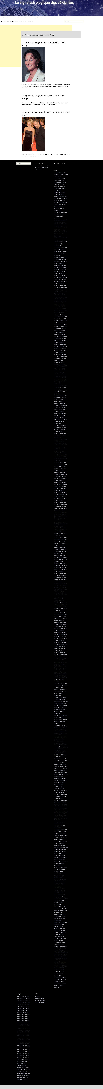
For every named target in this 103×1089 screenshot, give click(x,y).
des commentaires (40, 1000)
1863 (20, 1012)
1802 (20, 1002)
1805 (26, 1002)
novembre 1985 (57, 267)
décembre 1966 (63, 453)
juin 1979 (61, 330)
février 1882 (56, 928)
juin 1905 (63, 889)
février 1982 (61, 303)
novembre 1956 (57, 549)
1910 (23, 1024)
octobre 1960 (64, 512)
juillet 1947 (56, 638)
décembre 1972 (57, 393)
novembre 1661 (57, 981)
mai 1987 (60, 251)
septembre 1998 (57, 182)
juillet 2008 (63, 172)
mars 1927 (56, 798)
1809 (28, 1002)
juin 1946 (61, 648)
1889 (18, 1018)
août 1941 (56, 691)
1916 (26, 1026)
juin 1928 (61, 790)
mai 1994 (63, 192)
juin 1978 (61, 340)
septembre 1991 (57, 214)
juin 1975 (61, 370)
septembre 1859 (57, 942)
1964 (20, 1045)
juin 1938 (56, 719)
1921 (26, 1028)
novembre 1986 (57, 257)
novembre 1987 (57, 247)
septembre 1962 (57, 496)
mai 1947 (65, 638)
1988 (18, 1055)
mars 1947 (56, 640)
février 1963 (61, 490)
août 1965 (64, 466)
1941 (26, 1036)
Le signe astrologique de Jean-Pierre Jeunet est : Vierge (45, 113)
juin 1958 (61, 533)
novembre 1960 (57, 512)
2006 (20, 1061)
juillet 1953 (56, 579)
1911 (26, 1024)
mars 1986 (56, 263)
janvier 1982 (56, 305)
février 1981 (61, 312)
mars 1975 (56, 372)
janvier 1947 (56, 642)
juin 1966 (61, 458)
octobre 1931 (57, 766)
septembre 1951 (57, 597)
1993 (18, 1057)
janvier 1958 (56, 537)
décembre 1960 (62, 510)
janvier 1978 (56, 344)
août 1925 (64, 810)
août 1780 (61, 973)
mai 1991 (56, 216)
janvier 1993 (62, 200)
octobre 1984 (64, 277)
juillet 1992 (56, 206)
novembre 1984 (57, 277)
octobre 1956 (64, 549)
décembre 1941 (63, 689)
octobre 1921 (57, 835)
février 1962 (61, 500)
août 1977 (64, 348)
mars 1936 (65, 733)
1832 (28, 1006)
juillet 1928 (56, 790)
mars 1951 (56, 600)
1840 (20, 1008)
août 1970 (64, 417)
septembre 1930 (63, 772)
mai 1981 (65, 310)
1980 (23, 1051)
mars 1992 (61, 206)
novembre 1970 (57, 415)
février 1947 (61, 640)
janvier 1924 (65, 818)
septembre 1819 (62, 962)
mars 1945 (56, 660)
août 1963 (64, 486)
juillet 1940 (56, 701)
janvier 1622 (56, 983)
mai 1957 (65, 543)
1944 (20, 1038)
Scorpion (35, 18)
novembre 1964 (57, 474)
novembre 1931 (63, 764)
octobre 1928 (57, 788)
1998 (18, 1059)
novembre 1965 (57, 464)
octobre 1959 (64, 522)
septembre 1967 (57, 447)
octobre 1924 (57, 816)
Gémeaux (20, 18)
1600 (26, 996)
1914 (20, 1026)
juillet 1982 (56, 301)
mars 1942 (60, 687)
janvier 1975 (56, 374)
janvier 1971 (56, 413)
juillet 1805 (56, 967)
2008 (23, 1061)
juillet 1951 (56, 599)
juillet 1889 (56, 918)
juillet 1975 (56, 370)
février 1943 (61, 679)
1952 (28, 1040)
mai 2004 (66, 174)
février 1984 (61, 283)
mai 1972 (65, 399)
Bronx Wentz (38, 165)
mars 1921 (56, 839)
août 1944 (64, 666)
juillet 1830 (63, 956)
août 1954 (64, 567)
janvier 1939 (62, 711)
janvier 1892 (56, 914)
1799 (18, 1002)
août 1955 (56, 559)
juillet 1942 (61, 685)
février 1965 (61, 470)
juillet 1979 (56, 330)
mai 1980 (65, 320)
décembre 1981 (63, 305)
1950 (23, 1040)
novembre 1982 (57, 297)
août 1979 (64, 328)
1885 (23, 1016)
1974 (20, 1049)
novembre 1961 (57, 504)
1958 (18, 1043)
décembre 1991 (57, 210)
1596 (23, 996)
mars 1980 (56, 322)
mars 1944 (56, 670)
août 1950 (64, 606)
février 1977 (61, 352)
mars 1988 (65, 241)
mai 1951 (61, 599)
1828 (23, 1006)
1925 (23, 1030)
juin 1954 (61, 569)
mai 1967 (65, 449)
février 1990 (56, 226)
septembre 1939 (57, 707)
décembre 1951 (63, 593)
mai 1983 (65, 291)
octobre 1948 (64, 624)
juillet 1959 (61, 524)
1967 (28, 1045)
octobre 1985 (64, 267)
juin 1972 (61, 399)
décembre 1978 (63, 334)
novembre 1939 (57, 705)
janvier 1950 (56, 612)
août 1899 (62, 900)
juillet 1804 (61, 967)
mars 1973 (65, 389)
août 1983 (64, 289)
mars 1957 (56, 545)
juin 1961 (61, 508)
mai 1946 (65, 648)
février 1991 (60, 216)
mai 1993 (65, 198)
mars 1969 (56, 431)
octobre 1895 (64, 908)
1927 (28, 1030)
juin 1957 (61, 543)
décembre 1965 (63, 462)
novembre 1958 (57, 529)
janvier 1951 (56, 602)
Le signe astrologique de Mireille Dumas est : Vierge (44, 97)
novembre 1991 (57, 212)
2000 (20, 1059)
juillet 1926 (56, 804)
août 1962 (64, 496)
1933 (18, 1034)
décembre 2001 (57, 178)
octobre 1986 (64, 257)
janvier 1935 (56, 743)
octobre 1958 (64, 529)
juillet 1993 (61, 198)
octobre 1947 (64, 634)
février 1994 (61, 194)
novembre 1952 (57, 585)
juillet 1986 (56, 261)
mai (20, 1071)
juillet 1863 (63, 938)
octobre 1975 (64, 366)
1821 (28, 1004)
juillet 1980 (56, 320)
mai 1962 (65, 498)
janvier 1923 (62, 825)
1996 (26, 1057)
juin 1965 (61, 468)
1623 (18, 998)
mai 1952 (65, 589)
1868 (26, 1012)
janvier (18, 1069)
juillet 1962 (56, 498)
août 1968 (64, 437)
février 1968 (61, 441)
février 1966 (61, 460)
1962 (28, 1043)
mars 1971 (56, 411)
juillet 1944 (56, 668)
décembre (24, 1065)
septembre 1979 (57, 328)
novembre (23, 1073)
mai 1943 (65, 677)
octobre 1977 (64, 346)
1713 (23, 998)
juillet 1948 (56, 628)
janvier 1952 (56, 593)
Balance (4, 18)
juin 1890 (63, 916)
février (23, 1067)
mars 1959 (60, 526)
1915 (23, 1026)
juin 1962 (61, 498)
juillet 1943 (56, 677)
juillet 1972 (56, 399)
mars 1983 (56, 293)
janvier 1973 (62, 391)
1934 (20, 1034)
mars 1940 (65, 701)
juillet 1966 (56, 458)
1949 (20, 1040)
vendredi (19, 1079)
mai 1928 (65, 790)
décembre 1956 (63, 547)
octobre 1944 (64, 664)
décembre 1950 (63, 602)
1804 (23, 1002)
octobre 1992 (64, 202)
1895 (18, 1020)
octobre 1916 (64, 857)
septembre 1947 (57, 636)
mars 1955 (60, 561)
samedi (27, 1075)
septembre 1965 (57, 466)
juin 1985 (61, 271)
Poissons (26, 18)
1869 (28, 1012)
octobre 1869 (57, 936)
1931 (26, 1032)
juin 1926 (61, 804)
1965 (23, 1045)
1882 (18, 1016)
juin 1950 (61, 608)
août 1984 (64, 279)
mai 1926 (65, 804)
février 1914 (56, 867)
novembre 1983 (57, 287)
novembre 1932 (63, 758)
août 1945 (64, 656)
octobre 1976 (64, 356)
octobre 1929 (64, 780)
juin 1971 (61, 409)
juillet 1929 (56, 784)
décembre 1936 (62, 729)
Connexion (37, 996)
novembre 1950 (57, 604)
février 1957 (61, 545)
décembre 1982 (63, 295)
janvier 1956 (62, 555)
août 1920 (56, 841)
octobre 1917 (64, 851)
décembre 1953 (63, 573)
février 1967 (61, 451)
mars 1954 (56, 571)
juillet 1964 (56, 478)
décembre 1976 (63, 354)
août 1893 (60, 912)
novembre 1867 (57, 938)
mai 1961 (65, 508)
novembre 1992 (57, 202)
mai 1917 (56, 855)
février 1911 (56, 879)
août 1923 (64, 821)
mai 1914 (61, 865)
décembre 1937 (57, 723)
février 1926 (56, 806)
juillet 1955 (61, 559)
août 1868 (62, 936)
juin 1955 (65, 559)
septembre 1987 (57, 249)
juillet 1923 (56, 823)
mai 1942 (56, 687)
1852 (20, 1010)
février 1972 (61, 401)
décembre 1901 (63, 895)
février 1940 (56, 703)
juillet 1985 (56, 271)
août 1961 (64, 506)
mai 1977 (65, 350)
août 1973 (64, 387)
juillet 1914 (56, 865)
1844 (26, 1008)
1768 (20, 1000)
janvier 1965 (56, 472)
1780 (23, 1000)
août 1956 (64, 551)
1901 (18, 1022)
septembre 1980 (57, 318)
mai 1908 (63, 883)
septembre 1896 (57, 906)
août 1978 (64, 338)
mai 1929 (61, 784)
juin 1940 (61, 701)
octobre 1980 (64, 316)
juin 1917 (65, 853)
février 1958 (61, 535)
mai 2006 (56, 174)
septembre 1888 (57, 920)
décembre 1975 (63, 364)
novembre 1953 (57, 575)
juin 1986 (61, 261)
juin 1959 (65, 524)
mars (26, 1071)
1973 (18, 1049)
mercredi (19, 1073)
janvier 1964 (56, 482)
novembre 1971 (57, 405)
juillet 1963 (56, 488)
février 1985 (61, 273)
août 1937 (64, 725)
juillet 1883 (56, 926)
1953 (18, 1041)
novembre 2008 (57, 172)
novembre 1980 (57, 316)
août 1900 (61, 898)
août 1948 (64, 626)
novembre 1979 (57, 326)
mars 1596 (56, 985)
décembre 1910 (63, 879)
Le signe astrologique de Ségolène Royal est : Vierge (44, 44)
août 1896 (64, 906)
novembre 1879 (62, 930)
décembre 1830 (57, 956)
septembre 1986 (57, 259)
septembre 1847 (57, 948)
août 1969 (64, 427)
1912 (28, 1024)
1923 (18, 1030)
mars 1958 (56, 535)
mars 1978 (56, 342)
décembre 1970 (63, 413)
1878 (23, 1014)
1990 (23, 1055)
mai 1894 (56, 912)
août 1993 (56, 198)
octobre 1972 (64, 395)
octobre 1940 (64, 697)
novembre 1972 (57, 395)
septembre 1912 (57, 873)
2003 (26, 1059)
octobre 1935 (64, 737)
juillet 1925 (56, 812)
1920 (23, 1028)
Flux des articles (39, 998)
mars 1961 (56, 510)
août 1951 (64, 597)
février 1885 (56, 924)
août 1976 (64, 358)
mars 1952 (56, 591)
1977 (28, 1049)
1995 (23, 1057)
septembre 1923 (57, 821)
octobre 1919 (62, 845)
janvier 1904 (56, 892)
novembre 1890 (63, 914)
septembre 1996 (57, 188)
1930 (23, 1032)
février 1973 (56, 391)
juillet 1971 (56, 409)
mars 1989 (56, 234)
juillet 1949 (56, 618)
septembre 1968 (57, 437)
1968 (18, 1047)
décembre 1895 (57, 908)
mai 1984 (65, 281)
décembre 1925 (63, 806)
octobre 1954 (64, 565)
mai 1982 (65, 301)
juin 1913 (63, 869)
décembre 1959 (57, 520)
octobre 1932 (57, 760)
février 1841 (61, 950)
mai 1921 (65, 837)
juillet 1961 (56, 508)
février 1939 (56, 711)
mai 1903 (61, 892)
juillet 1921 (56, 837)
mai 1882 (61, 926)
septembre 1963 (57, 486)
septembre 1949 (57, 616)
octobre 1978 (64, 336)
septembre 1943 (57, 675)
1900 (28, 1020)
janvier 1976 (56, 364)
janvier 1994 (56, 196)
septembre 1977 (57, 348)
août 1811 (62, 964)
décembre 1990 (57, 218)
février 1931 (56, 770)
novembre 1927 (57, 794)
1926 (26, 1030)
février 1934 (60, 749)
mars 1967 (56, 451)
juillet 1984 (56, 281)
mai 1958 (65, 533)
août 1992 (64, 204)
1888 (28, 1016)
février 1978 (61, 342)
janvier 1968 (56, 443)
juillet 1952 (56, 589)
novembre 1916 (57, 857)
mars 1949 (56, 620)
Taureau (39, 18)
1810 (18, 1004)
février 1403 (56, 987)
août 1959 (56, 524)
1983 (18, 1053)
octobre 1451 (62, 985)
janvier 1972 (56, 403)
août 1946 (64, 646)
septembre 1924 (63, 816)
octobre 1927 (64, 794)
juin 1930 (65, 774)
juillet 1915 (61, 861)
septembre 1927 (57, 796)
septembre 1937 (57, 725)
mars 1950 (56, 610)
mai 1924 (60, 818)
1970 (23, 1047)
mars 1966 (56, 460)
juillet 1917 (61, 853)
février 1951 (61, 600)
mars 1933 (56, 756)
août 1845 (64, 948)
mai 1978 (65, 340)
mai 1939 (60, 709)
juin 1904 (60, 891)
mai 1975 (65, 370)
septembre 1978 (57, 338)
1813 (23, 1004)
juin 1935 (63, 739)
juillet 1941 (61, 691)
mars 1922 (56, 833)
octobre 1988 (64, 237)
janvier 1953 (56, 583)
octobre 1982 (64, 297)
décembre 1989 (63, 226)
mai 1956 (61, 553)
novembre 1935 (57, 737)
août (26, 1061)
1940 (23, 1036)
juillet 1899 (56, 902)
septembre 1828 (57, 958)
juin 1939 (56, 709)
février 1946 (61, 650)
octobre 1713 (63, 979)
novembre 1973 (57, 385)
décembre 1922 (57, 827)
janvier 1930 (56, 778)
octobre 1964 (64, 474)
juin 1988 (56, 241)
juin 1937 (61, 727)
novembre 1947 (57, 634)
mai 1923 (61, 823)
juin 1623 (63, 981)
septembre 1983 (57, 289)
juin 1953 (61, 579)
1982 (28, 1051)
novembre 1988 (57, 237)
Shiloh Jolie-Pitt (45, 167)
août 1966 (64, 456)
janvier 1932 (56, 764)
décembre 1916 (61, 855)
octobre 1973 (64, 385)
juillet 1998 (64, 182)
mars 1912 (56, 875)
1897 (23, 1020)
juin (26, 1069)
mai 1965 (65, 468)
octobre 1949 (64, 614)
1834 (18, 1008)
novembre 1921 (62, 833)
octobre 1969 (64, 425)
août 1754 (63, 977)
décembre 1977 (63, 344)
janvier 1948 (56, 632)
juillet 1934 (61, 746)
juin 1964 (61, 478)
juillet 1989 (56, 232)
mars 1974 (65, 380)
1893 (26, 1018)
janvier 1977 (56, 354)
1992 (28, 1055)
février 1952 (61, 591)
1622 (28, 996)
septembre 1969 (57, 427)
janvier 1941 (60, 693)
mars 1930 (60, 776)
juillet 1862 (61, 940)
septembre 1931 (63, 766)
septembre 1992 (57, 204)
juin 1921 (61, 837)
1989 (20, 1055)
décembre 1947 (63, 632)
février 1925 (56, 814)
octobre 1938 (64, 715)
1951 (26, 1040)
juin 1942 (65, 685)
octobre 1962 (64, 494)
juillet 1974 (64, 378)
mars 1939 (65, 709)
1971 (26, 1047)
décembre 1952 (63, 583)
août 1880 (56, 930)
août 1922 (64, 831)
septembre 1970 (57, 417)
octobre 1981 (64, 307)
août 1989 (64, 230)
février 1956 (56, 555)
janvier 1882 (62, 928)
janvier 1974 (62, 382)
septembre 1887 (57, 922)
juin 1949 (61, 618)
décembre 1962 (63, 492)
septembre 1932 (63, 760)
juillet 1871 (61, 934)
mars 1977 (56, 352)
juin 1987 (56, 251)
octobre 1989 (64, 228)
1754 (28, 998)
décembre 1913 (63, 867)
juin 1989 (61, 232)
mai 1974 (60, 380)
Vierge (46, 18)
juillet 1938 (64, 717)
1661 (20, 998)
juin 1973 (56, 389)
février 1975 (61, 372)
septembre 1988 (57, 239)
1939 (20, 1036)
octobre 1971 (64, 405)
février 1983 (61, 293)
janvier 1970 (61, 421)
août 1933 (64, 752)
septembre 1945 (57, 656)
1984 (20, 1053)
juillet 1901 (56, 898)
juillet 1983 (56, 291)
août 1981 (64, 308)
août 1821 (56, 962)
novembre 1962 (57, 494)
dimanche (19, 1067)
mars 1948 (56, 630)
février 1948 (61, 630)
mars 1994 (56, 194)
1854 (26, 1010)
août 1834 (60, 952)
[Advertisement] (10, 46)
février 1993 (56, 200)
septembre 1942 (63, 683)
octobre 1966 (64, 454)
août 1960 (64, 514)
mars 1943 (56, 679)
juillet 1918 (63, 849)
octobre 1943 (64, 674)
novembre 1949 (57, 614)
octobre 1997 (57, 184)
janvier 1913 (60, 871)
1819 (26, 1004)
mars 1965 (56, 470)
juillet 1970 (56, 419)
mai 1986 (65, 261)
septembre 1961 (57, 506)
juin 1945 (61, 658)
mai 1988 (60, 241)
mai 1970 (65, 419)
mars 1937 (56, 729)
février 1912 (61, 875)
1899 (26, 1020)
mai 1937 (65, 727)
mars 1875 (56, 934)
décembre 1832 (57, 954)
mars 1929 (56, 786)
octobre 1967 (64, 445)
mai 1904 (64, 891)
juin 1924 (56, 818)
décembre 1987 (57, 245)
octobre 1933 (62, 750)
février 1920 (61, 843)
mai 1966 (65, 458)
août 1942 (56, 685)
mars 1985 (56, 273)
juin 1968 (61, 439)
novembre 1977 (57, 346)
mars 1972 (56, 401)
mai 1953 (65, 579)
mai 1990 (65, 224)
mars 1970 (56, 421)
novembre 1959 (57, 522)
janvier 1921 (61, 839)
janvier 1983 (56, 295)
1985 (23, 1053)
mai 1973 (60, 389)
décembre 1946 (63, 642)
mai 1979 (65, 330)
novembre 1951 (57, 595)
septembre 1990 (57, 222)
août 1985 (64, 269)
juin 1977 (61, 350)
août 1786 (56, 973)
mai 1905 (56, 891)
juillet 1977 (56, 350)
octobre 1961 (64, 504)
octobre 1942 (57, 683)
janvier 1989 (61, 234)
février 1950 (61, 610)
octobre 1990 (64, 220)
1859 (28, 1010)
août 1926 (64, 802)
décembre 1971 (63, 403)
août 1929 (64, 782)
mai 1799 (56, 971)
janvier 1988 (62, 243)
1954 (20, 1041)
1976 (26, 1049)
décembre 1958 (63, 528)
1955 (23, 1041)
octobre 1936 (57, 731)
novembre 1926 (57, 800)
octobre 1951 (64, 595)
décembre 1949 (63, 612)
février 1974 (56, 382)
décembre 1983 (63, 285)
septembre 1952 (57, 587)
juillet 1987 (64, 249)
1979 (20, 1051)
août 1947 (64, 636)
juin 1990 (61, 224)
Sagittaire (31, 18)
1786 (26, 1000)
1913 (18, 1026)
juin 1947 (61, 638)
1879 (26, 1014)
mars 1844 (56, 950)
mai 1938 (60, 719)
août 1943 (64, 675)
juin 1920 (60, 841)
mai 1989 (65, 232)
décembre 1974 (63, 374)
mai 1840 (56, 952)
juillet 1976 (56, 360)
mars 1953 (56, 581)
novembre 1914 (61, 863)
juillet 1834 (65, 952)
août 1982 (64, 299)
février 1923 (56, 825)
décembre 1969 (57, 423)
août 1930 (56, 774)
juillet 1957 (56, 543)
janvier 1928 (61, 792)
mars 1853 (62, 944)
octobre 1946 (64, 644)
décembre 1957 (63, 537)
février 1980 (61, 322)
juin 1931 (61, 768)
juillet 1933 (56, 754)
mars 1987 (65, 251)
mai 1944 (65, 668)
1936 (26, 1034)
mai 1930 (56, 776)
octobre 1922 (64, 829)
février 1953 (61, 581)
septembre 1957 (57, 541)
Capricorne (15, 18)
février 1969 (61, 431)
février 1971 (61, 411)
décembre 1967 (63, 443)
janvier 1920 (56, 845)
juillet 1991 (64, 214)
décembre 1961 (63, 502)
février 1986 (61, 263)
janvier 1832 (63, 954)
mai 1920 (65, 841)
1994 (20, 1057)
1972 (28, 1047)
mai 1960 (60, 516)
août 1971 (64, 407)
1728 (26, 998)
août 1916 (56, 859)
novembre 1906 (57, 887)
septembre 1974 (57, 378)
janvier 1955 (62, 563)
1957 (28, 1041)
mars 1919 (65, 847)
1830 (26, 1006)
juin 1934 (65, 746)
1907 (18, 1024)
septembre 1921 (63, 835)
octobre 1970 (64, 415)
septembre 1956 (57, 551)
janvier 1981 (56, 314)
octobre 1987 (64, 247)
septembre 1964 (57, 476)
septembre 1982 (57, 299)
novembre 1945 (57, 654)
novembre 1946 (57, 644)
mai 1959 (56, 526)
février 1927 (61, 798)
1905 (26, 1022)
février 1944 (61, 670)
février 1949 (61, 620)
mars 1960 (65, 516)
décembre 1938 (57, 713)
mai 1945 (65, 658)
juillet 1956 (56, 553)
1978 (18, 1051)
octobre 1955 (64, 557)
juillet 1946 (56, 648)
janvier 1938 (62, 721)
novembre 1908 (57, 883)
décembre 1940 (57, 695)
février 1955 (56, 563)
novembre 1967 (57, 445)
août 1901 (63, 896)
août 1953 (64, 577)
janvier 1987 (62, 253)
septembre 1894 (63, 910)
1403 (18, 996)
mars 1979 (56, 332)
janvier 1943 (56, 681)
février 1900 (56, 900)
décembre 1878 (62, 932)
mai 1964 (65, 478)
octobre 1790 (61, 971)
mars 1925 (65, 812)
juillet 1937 (56, 727)
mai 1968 (65, 439)
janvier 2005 (60, 174)
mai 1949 (65, 618)
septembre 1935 (57, 739)
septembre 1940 (57, 699)
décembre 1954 (57, 565)
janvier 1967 (56, 453)
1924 (20, 1030)
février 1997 (56, 186)
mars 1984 (56, 283)
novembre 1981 (57, 307)
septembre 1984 (57, 279)
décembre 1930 (63, 770)
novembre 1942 (63, 681)
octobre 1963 (64, 484)
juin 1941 (65, 691)
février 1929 (61, 786)
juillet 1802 (56, 969)
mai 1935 (56, 741)
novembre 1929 (57, 780)
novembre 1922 (57, 829)
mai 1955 (56, 561)
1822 (18, 1006)
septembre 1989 (57, 230)
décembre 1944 (63, 662)
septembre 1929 (57, 782)
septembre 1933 (57, 752)
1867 (23, 1012)
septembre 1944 (57, 666)
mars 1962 (56, 500)
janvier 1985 (56, 275)
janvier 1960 (62, 518)
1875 (20, 1014)
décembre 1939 (63, 703)
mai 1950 (65, 608)
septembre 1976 (57, 358)
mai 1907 (61, 885)
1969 (20, 1047)
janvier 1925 (62, 814)
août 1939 (64, 707)
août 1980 (64, 318)
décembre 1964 (63, 472)
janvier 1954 (56, 573)
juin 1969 (61, 429)
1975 (23, 1049)
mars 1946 (56, 650)
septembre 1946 (57, 646)
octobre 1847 (64, 946)
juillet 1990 (56, 224)
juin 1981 (61, 310)
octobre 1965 (64, 464)
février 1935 (60, 741)
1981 (26, 1051)
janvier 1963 (56, 492)
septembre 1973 (57, 387)
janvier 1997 (62, 186)
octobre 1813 (57, 964)
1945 (23, 1038)
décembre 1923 (57, 820)
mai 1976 (61, 360)
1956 (26, 1041)
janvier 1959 (56, 528)
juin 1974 (56, 380)
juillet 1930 (61, 774)
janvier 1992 (62, 208)
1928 (18, 1032)
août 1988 (64, 239)
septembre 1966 (57, 456)
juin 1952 (61, 589)
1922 (28, 1028)
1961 (26, 1043)
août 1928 (62, 788)
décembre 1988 (57, 236)
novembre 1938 (57, 715)
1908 (20, 1024)
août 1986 (64, 259)
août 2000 (62, 180)
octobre (28, 1073)
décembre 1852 (57, 946)
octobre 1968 (64, 435)
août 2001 (63, 178)
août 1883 (62, 924)
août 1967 (64, 447)
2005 (18, 1061)
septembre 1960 (57, 514)
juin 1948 (61, 628)
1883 (20, 1016)
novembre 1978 (57, 336)
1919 (20, 1028)
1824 (20, 1006)
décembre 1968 (63, 433)
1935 (23, 1034)
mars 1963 (56, 490)
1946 (26, 1038)
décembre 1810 (57, 966)
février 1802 (61, 969)
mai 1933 (65, 754)
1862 (18, 1012)
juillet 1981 (56, 310)
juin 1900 (65, 898)
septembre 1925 (57, 810)
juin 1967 (61, 449)
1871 (18, 1014)
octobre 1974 (64, 376)
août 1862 (56, 940)
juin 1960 (56, 516)
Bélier (8, 18)
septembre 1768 (57, 975)
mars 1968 (56, 441)
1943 (18, 1038)
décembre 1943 (63, 672)
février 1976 (61, 362)
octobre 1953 (64, 575)
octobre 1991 (64, 212)
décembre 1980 (63, 314)
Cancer (11, 18)
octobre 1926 (64, 800)
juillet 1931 (56, 768)
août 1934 (56, 746)
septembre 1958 (57, 531)
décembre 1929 (63, 778)
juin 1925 (61, 812)
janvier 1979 (56, 334)
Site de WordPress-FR (40, 1002)
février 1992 (56, 208)
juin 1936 (60, 733)
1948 (18, 1040)
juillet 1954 (56, 569)
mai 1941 (56, 693)
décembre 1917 (57, 851)
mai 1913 (56, 871)
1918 (18, 1028)
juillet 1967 (56, 449)
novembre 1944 (57, 664)
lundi (18, 1071)
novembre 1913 (57, 869)
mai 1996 (63, 188)
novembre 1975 (57, 366)
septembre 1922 (57, 831)
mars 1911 (61, 877)
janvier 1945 (56, 662)
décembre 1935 (57, 735)
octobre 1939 (64, 705)
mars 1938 (65, 719)
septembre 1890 (57, 916)
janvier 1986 (56, 265)
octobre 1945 (64, 654)
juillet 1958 (56, 533)
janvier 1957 (56, 547)
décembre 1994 (57, 192)
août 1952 (64, 587)
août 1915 (56, 861)
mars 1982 (56, 303)
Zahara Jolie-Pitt (38, 169)
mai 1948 (65, 628)
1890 (20, 1018)
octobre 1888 (62, 918)
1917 (28, 1026)
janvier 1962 (56, 502)
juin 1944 (61, 668)
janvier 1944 (56, 672)
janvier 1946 (56, 652)
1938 (18, 1036)
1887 (26, 1016)
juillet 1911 (56, 877)
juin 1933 (61, 754)
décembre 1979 (63, 324)
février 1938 (56, 721)
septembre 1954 (57, 567)
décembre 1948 (63, 622)
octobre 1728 (57, 979)
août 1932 (56, 762)
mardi (23, 1071)
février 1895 (56, 910)
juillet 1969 (56, 429)
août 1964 (64, 476)
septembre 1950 (57, 606)
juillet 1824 (56, 960)
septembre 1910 (57, 881)
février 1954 (61, 571)
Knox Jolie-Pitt (38, 167)
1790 (28, 1000)
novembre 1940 (57, 697)
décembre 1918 (57, 849)
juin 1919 (61, 847)
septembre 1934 (63, 745)
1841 (23, 1008)
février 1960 (56, 518)
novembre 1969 (57, 425)
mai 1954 (65, 569)
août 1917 (56, 853)
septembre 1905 (57, 889)
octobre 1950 (64, 604)
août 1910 (64, 881)
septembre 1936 (63, 731)
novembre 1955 (57, 557)
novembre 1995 (57, 190)
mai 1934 (56, 749)
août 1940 (64, 699)
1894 (28, 1018)
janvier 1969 (56, 433)
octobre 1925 (64, 808)
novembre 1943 (57, 674)
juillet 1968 (56, 439)
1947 (28, 1038)
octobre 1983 (64, 287)
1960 (23, 1043)
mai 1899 (61, 902)
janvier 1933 (56, 758)
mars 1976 (56, 362)
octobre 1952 (64, 585)
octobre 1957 (64, 539)
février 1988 (56, 243)
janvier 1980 (56, 324)
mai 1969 (65, 429)
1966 (26, 1045)
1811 (20, 1004)
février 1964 (61, 480)
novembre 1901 (57, 896)
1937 (28, 1034)
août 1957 (64, 541)
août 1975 (64, 368)
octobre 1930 (57, 772)
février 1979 (61, 332)
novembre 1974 (57, 376)
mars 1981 (56, 312)
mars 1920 (56, 843)
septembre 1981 (57, 308)
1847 (18, 1010)
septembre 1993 (63, 196)
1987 (28, 1053)
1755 (18, 1000)
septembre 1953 (57, 577)
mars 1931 (65, 768)
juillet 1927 (64, 796)
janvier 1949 (56, 622)
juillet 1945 (56, 658)
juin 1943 (61, 677)
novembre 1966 (57, 454)
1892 (23, 1018)
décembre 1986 (57, 255)
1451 (20, 996)
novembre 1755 (57, 977)
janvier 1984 (56, 285)
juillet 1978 (56, 340)
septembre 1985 (57, 269)
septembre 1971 (57, 407)
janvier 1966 (56, 462)
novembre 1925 (57, 808)
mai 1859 (63, 942)
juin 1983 (61, 291)
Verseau (43, 18)
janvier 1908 (56, 885)
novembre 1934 (63, 743)
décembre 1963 (63, 482)
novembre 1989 (57, 228)
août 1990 (64, 222)
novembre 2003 (57, 176)
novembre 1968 (57, 435)
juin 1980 (61, 320)
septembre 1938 (57, 717)
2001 (23, 1059)
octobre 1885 (64, 922)
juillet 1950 (56, 608)
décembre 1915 (62, 859)
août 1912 (64, 873)
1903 (20, 1022)
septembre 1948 (57, 626)
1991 (26, 1055)
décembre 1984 (63, 275)
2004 (28, 1059)
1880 (28, 1014)
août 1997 (62, 184)
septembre (23, 1077)
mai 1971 (65, 409)
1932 (28, 1032)
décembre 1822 (62, 960)
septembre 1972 (57, 397)
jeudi (21, 1069)
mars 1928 (56, 792)
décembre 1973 (57, 383)
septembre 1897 (57, 904)
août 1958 (64, 531)
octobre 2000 (57, 180)
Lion (23, 18)
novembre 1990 (57, 220)
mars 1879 (56, 932)
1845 (28, 1008)
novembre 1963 (57, 484)
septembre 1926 (57, 802)
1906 (28, 1022)
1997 (28, 1057)
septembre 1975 (57, 368)
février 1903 (56, 895)
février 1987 (56, 253)
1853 (23, 1010)
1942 (28, 1036)
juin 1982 (61, 301)
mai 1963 (65, 488)
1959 (20, 1043)
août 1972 (64, 397)
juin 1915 (65, 861)
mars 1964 (56, 480)
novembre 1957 (57, 539)
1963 (18, 1045)
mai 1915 (56, 863)
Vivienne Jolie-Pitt (45, 165)
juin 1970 (61, 419)
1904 (23, 1022)
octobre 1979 (64, 326)
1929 (20, 1032)
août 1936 (56, 733)
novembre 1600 (63, 983)
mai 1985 (65, 271)
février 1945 (61, 660)
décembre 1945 (63, 652)
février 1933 (61, 756)
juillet (24, 1069)
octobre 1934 (57, 745)
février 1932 (61, 762)
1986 (26, 1053)
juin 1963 (61, 488)
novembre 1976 (57, 356)
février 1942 (56, 689)
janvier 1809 (63, 966)
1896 (20, 1020)
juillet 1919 (56, 847)
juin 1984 (61, 281)
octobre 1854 (57, 944)
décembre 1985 (63, 265)
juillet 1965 (56, 468)
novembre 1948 (57, 624)
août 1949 (64, 616)
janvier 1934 (56, 750)
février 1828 (64, 958)
